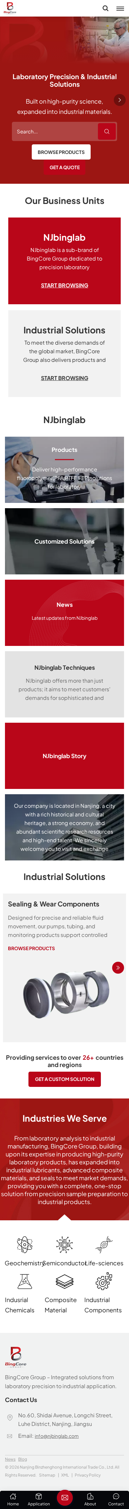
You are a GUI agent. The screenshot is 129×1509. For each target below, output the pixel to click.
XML (65, 1475)
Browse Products (61, 152)
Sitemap (47, 1475)
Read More (64, 470)
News (10, 1459)
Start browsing (64, 285)
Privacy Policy (88, 1475)
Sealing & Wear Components (53, 904)
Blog (22, 1459)
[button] (120, 100)
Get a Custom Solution (64, 1079)
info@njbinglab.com (57, 1436)
